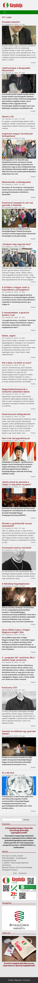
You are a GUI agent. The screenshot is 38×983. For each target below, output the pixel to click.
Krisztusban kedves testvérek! (16, 547)
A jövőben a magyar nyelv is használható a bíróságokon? (15, 288)
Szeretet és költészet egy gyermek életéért (19, 732)
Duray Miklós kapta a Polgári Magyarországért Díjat (16, 631)
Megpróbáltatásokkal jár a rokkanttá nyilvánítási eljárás (16, 390)
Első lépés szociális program (12, 856)
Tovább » (33, 62)
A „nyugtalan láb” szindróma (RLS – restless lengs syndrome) (19, 658)
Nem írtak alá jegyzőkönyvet (16, 438)
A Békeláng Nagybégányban (16, 584)
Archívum (26, 980)
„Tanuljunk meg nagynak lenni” (16, 244)
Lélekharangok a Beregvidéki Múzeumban (16, 69)
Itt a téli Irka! (8, 773)
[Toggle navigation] (4, 12)
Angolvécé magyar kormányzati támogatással (17, 134)
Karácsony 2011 (9, 687)
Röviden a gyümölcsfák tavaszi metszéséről (17, 524)
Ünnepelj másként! (11, 22)
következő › (23, 873)
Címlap (10, 980)
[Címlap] (13, 5)
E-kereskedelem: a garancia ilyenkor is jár (15, 313)
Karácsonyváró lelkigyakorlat (16, 414)
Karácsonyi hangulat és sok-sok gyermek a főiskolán (17, 204)
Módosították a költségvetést (16, 182)
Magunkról (18, 980)
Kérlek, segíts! (9, 335)
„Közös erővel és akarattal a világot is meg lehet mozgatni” (16, 483)
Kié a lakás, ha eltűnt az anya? (16, 363)
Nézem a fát (8, 116)
